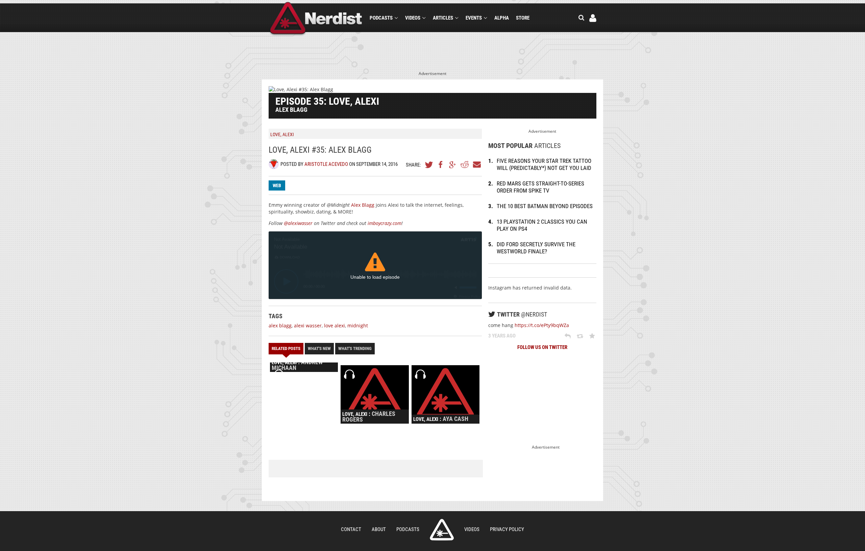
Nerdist (316, 19)
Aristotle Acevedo (326, 164)
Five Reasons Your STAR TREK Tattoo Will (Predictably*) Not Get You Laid (544, 164)
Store (522, 18)
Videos (412, 18)
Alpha (501, 18)
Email (476, 164)
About (379, 529)
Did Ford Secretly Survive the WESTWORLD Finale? (536, 248)
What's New (319, 348)
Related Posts (286, 348)
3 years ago (502, 336)
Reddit (464, 164)
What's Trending (355, 348)
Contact (351, 529)
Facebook (441, 164)
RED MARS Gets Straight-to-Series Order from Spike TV (540, 187)
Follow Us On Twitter (542, 347)
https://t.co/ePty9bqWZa (542, 325)
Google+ (452, 164)
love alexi (334, 325)
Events (474, 18)
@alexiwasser (298, 223)
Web (277, 185)
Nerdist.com (442, 530)
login (592, 18)
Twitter (429, 164)
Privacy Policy (507, 529)
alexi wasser (308, 325)
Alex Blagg (362, 205)
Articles (443, 18)
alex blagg (280, 325)
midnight (357, 325)
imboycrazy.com (384, 223)
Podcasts (381, 18)
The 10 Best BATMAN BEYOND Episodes (545, 206)
